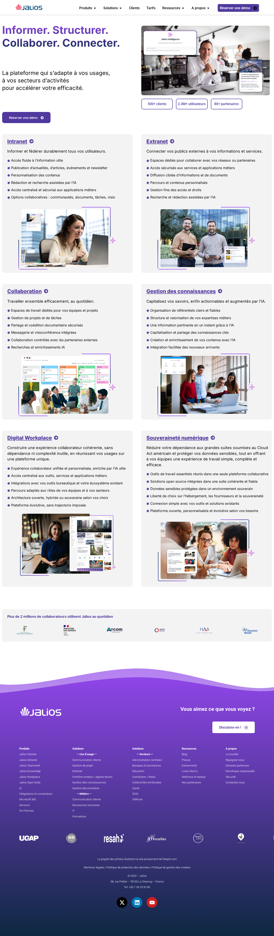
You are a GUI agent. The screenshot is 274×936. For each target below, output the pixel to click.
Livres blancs (190, 771)
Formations (79, 816)
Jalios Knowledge (30, 771)
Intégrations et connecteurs (35, 793)
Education (138, 771)
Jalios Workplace (29, 776)
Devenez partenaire (237, 765)
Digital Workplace (29, 438)
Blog (184, 754)
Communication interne (86, 760)
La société (232, 754)
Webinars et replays (194, 776)
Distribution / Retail (143, 776)
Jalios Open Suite (29, 782)
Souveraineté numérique (177, 438)
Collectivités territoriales (146, 782)
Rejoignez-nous (235, 760)
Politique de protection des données (128, 867)
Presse (186, 760)
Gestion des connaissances (181, 291)
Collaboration (24, 291)
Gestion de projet (82, 765)
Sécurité (231, 776)
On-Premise (26, 810)
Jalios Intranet (27, 754)
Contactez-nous (235, 782)
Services (24, 805)
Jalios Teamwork (29, 765)
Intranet (17, 141)
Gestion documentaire (85, 788)
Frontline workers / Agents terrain (92, 776)
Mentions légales (94, 867)
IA (20, 788)
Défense (137, 799)
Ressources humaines (86, 805)
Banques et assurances (146, 765)
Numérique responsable (240, 771)
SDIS (135, 793)
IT (73, 810)
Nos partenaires (191, 782)
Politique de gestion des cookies (171, 867)
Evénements (189, 765)
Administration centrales (147, 760)
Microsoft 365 (27, 799)
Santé (135, 788)
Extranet (157, 141)
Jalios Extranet (28, 760)
